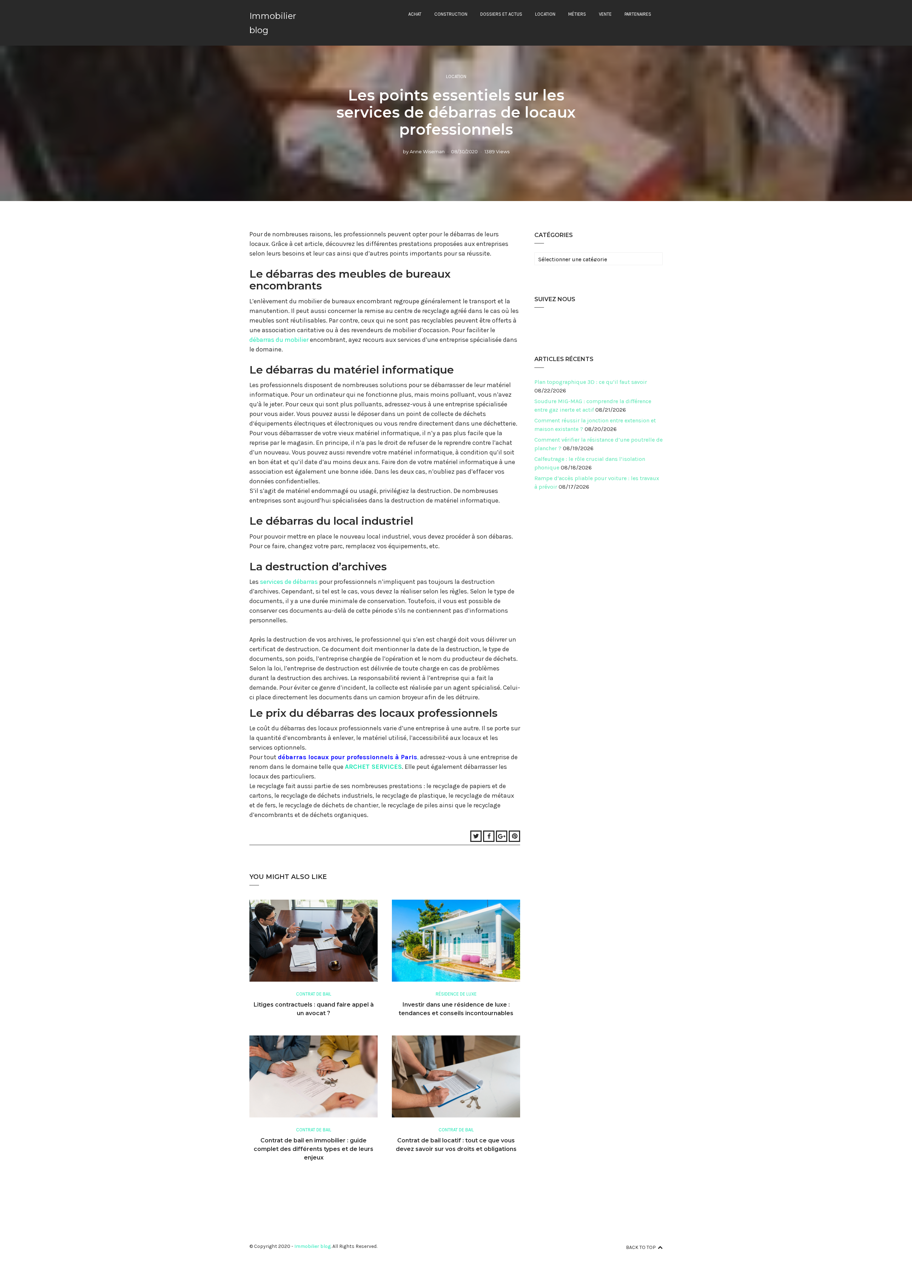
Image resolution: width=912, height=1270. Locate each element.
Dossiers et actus (501, 14)
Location (545, 14)
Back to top (641, 1247)
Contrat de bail (313, 994)
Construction (450, 14)
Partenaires (638, 14)
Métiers (577, 14)
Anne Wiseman (427, 151)
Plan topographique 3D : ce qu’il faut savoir (590, 382)
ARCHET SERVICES (373, 767)
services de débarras (289, 582)
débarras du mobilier (279, 340)
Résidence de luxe (456, 994)
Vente (605, 14)
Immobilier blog (312, 1246)
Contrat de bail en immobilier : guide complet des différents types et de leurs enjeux (313, 1149)
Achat (414, 14)
